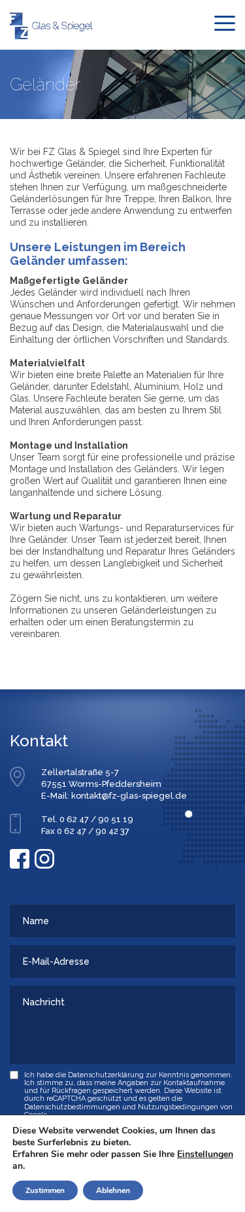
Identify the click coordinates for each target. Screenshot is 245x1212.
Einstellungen (205, 1154)
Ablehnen (113, 1190)
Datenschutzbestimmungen (72, 1107)
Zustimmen (45, 1190)
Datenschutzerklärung (106, 1075)
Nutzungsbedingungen (178, 1107)
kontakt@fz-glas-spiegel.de (129, 796)
